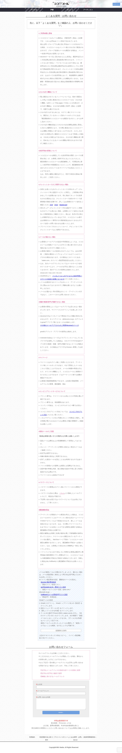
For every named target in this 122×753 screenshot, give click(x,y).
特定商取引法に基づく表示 (47, 738)
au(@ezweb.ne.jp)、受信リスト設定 (53, 587)
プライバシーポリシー (61, 737)
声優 (52, 10)
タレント (70, 10)
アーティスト (88, 10)
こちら (61, 493)
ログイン (116, 4)
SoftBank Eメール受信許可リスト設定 (54, 594)
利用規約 (32, 737)
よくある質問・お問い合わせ (75, 738)
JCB (51, 205)
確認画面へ (61, 712)
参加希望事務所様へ (90, 737)
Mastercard (63, 205)
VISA (56, 205)
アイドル (34, 10)
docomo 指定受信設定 (48, 582)
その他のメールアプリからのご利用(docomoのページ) (59, 325)
